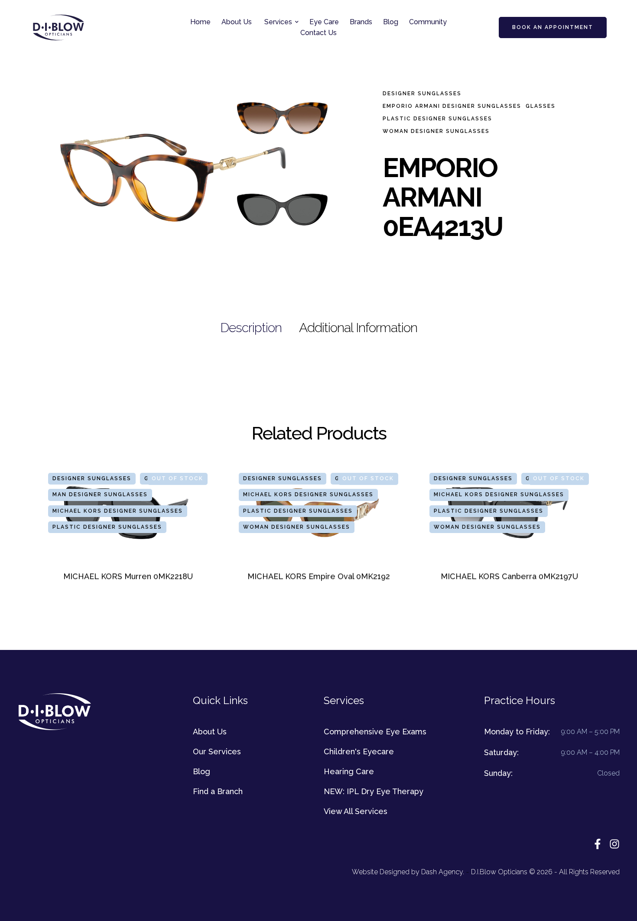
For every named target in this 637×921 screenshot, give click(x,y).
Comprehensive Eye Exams (375, 731)
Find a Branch (218, 791)
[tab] (251, 328)
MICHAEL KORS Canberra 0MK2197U (509, 576)
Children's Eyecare (359, 751)
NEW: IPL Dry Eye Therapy (373, 791)
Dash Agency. (442, 872)
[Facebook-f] (597, 844)
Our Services (217, 751)
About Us (210, 731)
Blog (201, 771)
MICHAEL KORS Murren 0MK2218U (128, 576)
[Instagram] (614, 844)
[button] (297, 22)
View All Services (355, 811)
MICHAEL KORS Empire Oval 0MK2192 (318, 576)
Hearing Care (349, 771)
